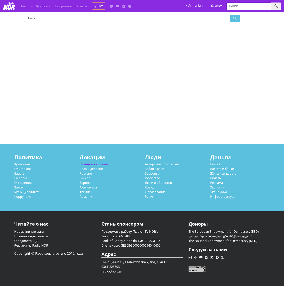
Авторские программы (162, 164)
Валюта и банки (222, 169)
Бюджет (216, 164)
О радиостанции (26, 241)
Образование (155, 192)
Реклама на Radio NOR (31, 245)
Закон (18, 187)
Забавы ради (154, 169)
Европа (85, 183)
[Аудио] (111, 6)
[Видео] (124, 6)
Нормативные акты (29, 231)
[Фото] (117, 6)
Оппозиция (23, 183)
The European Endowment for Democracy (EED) (224, 231)
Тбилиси (86, 192)
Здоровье (152, 173)
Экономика (218, 192)
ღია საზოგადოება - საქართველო (225, 236)
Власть (19, 173)
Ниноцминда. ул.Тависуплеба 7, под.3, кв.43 (134, 262)
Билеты (215, 178)
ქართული (216, 5)
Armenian (195, 5)
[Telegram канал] (130, 6)
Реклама (81, 6)
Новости (26, 6)
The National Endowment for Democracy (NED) (223, 241)
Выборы (20, 178)
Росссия (86, 173)
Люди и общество (158, 183)
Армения (86, 196)
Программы (63, 6)
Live (100, 6)
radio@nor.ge (111, 271)
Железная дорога (223, 173)
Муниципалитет (26, 192)
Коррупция (22, 196)
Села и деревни (91, 169)
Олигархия (22, 169)
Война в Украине (94, 164)
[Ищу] (276, 6)
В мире (85, 178)
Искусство (152, 178)
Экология (217, 187)
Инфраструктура (222, 196)
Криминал (22, 164)
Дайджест (43, 6)
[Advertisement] (137, 86)
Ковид (149, 187)
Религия (151, 196)
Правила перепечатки (31, 236)
